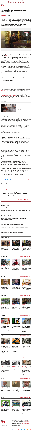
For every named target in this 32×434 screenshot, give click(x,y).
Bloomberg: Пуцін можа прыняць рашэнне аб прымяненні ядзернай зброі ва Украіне (14, 227)
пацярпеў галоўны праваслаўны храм (8, 95)
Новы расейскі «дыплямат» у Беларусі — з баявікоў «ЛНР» (26, 288)
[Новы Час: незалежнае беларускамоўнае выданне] (8, 5)
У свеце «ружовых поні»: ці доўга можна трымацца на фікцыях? (16, 307)
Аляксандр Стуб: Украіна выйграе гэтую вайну (8, 207)
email (22, 423)
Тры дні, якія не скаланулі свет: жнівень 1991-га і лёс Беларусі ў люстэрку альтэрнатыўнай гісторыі (5, 371)
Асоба (2, 378)
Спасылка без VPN (28, 179)
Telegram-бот (27, 423)
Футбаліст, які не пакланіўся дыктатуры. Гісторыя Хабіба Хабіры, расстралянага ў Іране (26, 411)
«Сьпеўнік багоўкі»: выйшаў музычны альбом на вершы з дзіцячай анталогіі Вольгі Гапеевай (15, 349)
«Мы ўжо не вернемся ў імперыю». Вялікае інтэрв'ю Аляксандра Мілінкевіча (5, 289)
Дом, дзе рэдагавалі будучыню (26, 347)
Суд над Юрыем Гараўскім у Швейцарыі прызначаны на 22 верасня (12, 224)
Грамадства (3, 15)
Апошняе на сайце (5, 205)
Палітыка (3, 276)
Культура (3, 335)
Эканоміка (3, 295)
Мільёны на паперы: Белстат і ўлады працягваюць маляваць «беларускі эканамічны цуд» (5, 309)
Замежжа (3, 315)
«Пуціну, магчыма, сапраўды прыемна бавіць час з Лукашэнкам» (4, 250)
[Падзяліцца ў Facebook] (5, 179)
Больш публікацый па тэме (25, 256)
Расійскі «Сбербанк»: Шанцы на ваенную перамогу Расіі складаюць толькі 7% (13, 232)
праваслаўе (11, 183)
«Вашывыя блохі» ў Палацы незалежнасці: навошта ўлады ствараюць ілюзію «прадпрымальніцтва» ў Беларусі (13, 219)
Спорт (2, 397)
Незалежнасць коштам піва (16, 327)
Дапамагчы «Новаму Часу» (23, 199)
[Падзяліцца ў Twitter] (9, 179)
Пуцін (7, 183)
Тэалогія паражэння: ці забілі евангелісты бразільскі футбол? (16, 409)
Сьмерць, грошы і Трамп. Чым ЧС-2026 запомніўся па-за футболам (4, 410)
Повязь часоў (4, 357)
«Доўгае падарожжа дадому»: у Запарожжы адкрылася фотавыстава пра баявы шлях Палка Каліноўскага (5, 349)
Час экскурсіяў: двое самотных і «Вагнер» (15, 249)
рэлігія (15, 183)
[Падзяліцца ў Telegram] (7, 179)
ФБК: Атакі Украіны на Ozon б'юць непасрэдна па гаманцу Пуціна (11, 215)
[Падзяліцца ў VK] (10, 179)
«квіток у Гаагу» (4, 90)
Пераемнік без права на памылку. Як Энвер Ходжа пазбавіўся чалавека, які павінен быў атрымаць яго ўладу (26, 371)
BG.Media (6, 55)
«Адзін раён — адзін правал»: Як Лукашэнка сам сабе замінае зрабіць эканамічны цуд (26, 308)
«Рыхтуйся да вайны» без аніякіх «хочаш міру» (5, 268)
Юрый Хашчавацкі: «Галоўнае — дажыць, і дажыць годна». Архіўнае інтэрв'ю (26, 391)
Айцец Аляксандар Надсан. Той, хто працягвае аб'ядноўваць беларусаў (16, 391)
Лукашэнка (3, 183)
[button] (31, 5)
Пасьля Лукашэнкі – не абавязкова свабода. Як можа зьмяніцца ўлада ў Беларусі (16, 289)
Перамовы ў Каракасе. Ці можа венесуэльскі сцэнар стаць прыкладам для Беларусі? (26, 329)
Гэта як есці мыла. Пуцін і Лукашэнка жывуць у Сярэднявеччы (26, 249)
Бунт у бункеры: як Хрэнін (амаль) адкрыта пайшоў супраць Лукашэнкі (26, 269)
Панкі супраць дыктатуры (14, 368)
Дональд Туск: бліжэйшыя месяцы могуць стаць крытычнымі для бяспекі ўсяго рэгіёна (15, 210)
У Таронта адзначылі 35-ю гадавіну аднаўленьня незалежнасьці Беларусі (5, 328)
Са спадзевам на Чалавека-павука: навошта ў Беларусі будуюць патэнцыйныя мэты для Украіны (16, 270)
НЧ (14, 15)
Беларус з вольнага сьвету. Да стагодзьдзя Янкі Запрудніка (5, 390)
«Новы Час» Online (26, 421)
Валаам (19, 183)
